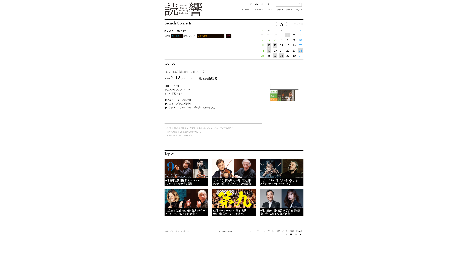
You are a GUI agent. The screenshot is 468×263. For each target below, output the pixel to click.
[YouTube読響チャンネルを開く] (256, 5)
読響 (288, 9)
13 (275, 45)
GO (228, 36)
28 (281, 56)
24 (300, 50)
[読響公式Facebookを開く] (268, 5)
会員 (268, 9)
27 (275, 56)
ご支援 (278, 9)
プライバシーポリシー (224, 231)
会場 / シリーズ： (189, 36)
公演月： (168, 36)
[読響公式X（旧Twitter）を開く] (251, 5)
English (299, 9)
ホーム (251, 231)
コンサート (245, 9)
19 (268, 50)
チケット (258, 9)
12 (269, 45)
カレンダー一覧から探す (176, 31)
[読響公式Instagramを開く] (262, 5)
